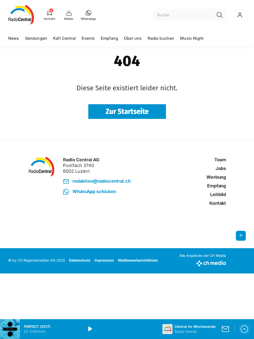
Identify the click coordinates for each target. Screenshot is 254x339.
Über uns (133, 38)
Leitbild (218, 194)
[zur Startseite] (21, 15)
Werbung (216, 177)
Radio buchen (161, 38)
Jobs (221, 168)
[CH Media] (202, 262)
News (13, 38)
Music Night (191, 38)
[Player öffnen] (244, 329)
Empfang (109, 38)
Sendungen (36, 38)
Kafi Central (64, 38)
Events (88, 38)
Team (220, 159)
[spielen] (90, 329)
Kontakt (217, 203)
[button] (88, 15)
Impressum (104, 260)
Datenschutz (80, 260)
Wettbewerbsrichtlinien (138, 260)
